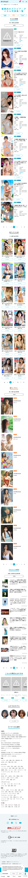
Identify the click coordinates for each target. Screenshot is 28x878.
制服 (12, 760)
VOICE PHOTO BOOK (6, 754)
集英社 (20, 735)
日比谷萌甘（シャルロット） (19, 186)
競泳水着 (19, 760)
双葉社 (10, 738)
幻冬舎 (16, 735)
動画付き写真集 (22, 752)
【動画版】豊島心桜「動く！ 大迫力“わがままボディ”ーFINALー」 (20, 207)
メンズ (4, 806)
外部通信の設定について (16, 863)
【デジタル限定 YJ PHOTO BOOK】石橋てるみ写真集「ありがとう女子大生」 (20, 163)
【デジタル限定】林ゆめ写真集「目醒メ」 (20, 52)
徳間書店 (21, 736)
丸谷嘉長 (21, 40)
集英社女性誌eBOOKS (16, 746)
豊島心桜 (15, 209)
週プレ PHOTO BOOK (6, 742)
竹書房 (16, 736)
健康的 (4, 770)
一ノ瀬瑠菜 (16, 120)
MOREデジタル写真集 (15, 744)
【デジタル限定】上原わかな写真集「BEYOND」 (20, 96)
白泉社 (2, 738)
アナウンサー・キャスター (8, 795)
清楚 (13, 779)
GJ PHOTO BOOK (5, 744)
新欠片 (24, 736)
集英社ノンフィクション (6, 748)
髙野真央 (15, 77)
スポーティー (22, 770)
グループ (17, 783)
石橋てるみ (16, 165)
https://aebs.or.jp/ (3, 857)
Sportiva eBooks (16, 748)
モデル (4, 791)
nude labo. (14, 756)
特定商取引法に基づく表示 (6, 863)
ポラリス (10, 756)
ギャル (17, 771)
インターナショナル (7, 771)
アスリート (20, 798)
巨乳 (14, 766)
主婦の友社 (3, 736)
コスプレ (5, 760)
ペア (3, 783)
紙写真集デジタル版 (5, 752)
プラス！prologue (14, 752)
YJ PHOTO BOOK (16, 742)
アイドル (14, 790)
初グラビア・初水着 (14, 805)
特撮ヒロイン (17, 797)
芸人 (13, 798)
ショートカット (6, 768)
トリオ (10, 783)
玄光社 (13, 735)
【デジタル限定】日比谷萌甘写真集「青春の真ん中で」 (20, 184)
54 (17, 382)
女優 (21, 790)
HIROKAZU (21, 84)
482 (11, 667)
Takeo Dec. (21, 149)
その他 (17, 806)
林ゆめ (15, 54)
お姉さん (12, 776)
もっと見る (14, 721)
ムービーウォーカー (17, 738)
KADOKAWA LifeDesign (6, 735)
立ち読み (18, 45)
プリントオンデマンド (16, 754)
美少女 (4, 776)
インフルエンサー (7, 797)
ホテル (4, 785)
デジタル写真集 (5, 15)
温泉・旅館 (12, 785)
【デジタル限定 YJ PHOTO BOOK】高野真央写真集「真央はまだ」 (20, 74)
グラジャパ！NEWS (22, 15)
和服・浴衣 (12, 762)
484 (17, 667)
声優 (11, 791)
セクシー (5, 779)
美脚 (15, 768)
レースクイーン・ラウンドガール (10, 793)
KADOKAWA (16, 733)
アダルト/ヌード (4, 800)
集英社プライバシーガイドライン (13, 861)
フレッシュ (12, 770)
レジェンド (5, 798)
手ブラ (4, 805)
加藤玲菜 (15, 142)
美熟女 (20, 776)
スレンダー (5, 766)
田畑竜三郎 (21, 172)
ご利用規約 (4, 861)
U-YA (20, 193)
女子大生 (18, 791)
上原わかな (16, 98)
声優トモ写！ (4, 756)
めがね (4, 762)
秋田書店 (3, 733)
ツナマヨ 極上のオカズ (19, 31)
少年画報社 (12, 736)
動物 (11, 806)
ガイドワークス (9, 733)
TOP (2, 4)
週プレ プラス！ (13, 15)
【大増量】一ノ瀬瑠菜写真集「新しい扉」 (20, 118)
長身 (21, 768)
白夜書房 (7, 738)
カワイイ (14, 777)
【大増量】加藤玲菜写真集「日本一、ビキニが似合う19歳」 (20, 140)
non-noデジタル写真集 (6, 746)
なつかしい (5, 777)
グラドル (5, 790)
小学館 (8, 736)
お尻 (20, 766)
